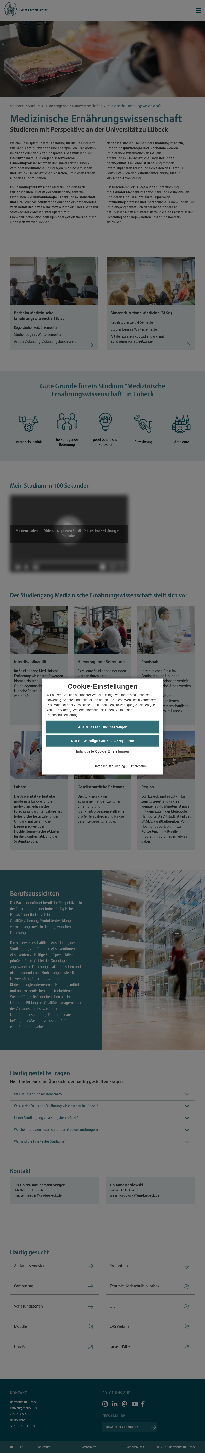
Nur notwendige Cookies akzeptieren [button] (102, 741)
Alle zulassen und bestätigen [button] (102, 727)
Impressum (139, 766)
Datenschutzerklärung (109, 766)
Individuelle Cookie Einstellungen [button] (102, 751)
